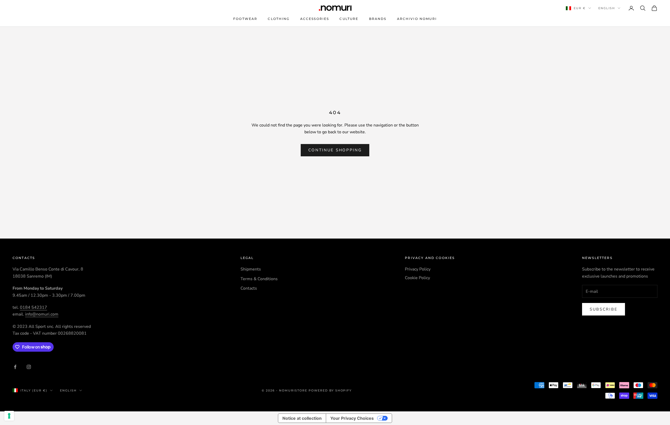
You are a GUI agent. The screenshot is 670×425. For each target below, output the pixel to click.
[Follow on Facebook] (15, 366)
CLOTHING (278, 19)
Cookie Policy (417, 278)
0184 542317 (33, 307)
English (606, 8)
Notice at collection (302, 418)
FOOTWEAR (245, 19)
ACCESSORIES (314, 19)
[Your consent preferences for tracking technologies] (9, 416)
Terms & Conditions (259, 279)
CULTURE (348, 19)
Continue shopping (335, 150)
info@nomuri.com (41, 314)
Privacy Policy (418, 269)
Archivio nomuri (417, 19)
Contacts (249, 288)
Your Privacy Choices (352, 418)
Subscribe (603, 309)
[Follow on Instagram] (28, 366)
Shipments (251, 269)
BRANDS (378, 19)
